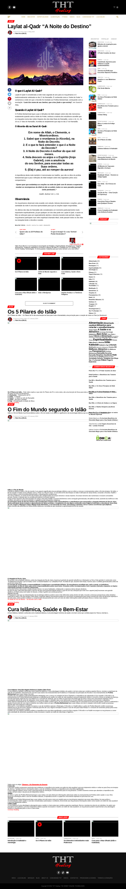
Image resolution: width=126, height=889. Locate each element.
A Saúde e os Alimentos (100, 330)
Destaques (92, 265)
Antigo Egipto (93, 330)
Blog (78, 17)
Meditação (92, 288)
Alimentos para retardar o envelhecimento (101, 326)
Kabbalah (92, 281)
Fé (97, 342)
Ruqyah (91, 306)
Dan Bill (91, 380)
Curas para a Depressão (95, 337)
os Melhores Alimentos (103, 348)
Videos (72, 17)
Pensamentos (93, 295)
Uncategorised (93, 309)
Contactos (74, 878)
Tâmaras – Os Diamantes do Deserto (34, 784)
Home (23, 17)
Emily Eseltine (93, 374)
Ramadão (47, 225)
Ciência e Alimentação (102, 336)
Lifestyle (91, 284)
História (101, 342)
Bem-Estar (31, 17)
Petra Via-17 (93, 371)
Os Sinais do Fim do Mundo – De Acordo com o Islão (25, 599)
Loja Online (100, 17)
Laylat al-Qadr (37, 225)
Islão (29, 225)
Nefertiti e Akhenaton (102, 347)
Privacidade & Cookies (88, 878)
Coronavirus (115, 336)
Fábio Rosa (93, 342)
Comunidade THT (88, 17)
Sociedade (92, 285)
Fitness (64, 17)
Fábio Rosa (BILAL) (21, 33)
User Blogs (114, 358)
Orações (91, 293)
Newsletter (92, 290)
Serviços (31, 878)
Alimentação (55, 17)
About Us (45, 878)
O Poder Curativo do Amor (107, 371)
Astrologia (92, 270)
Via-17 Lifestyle (94, 311)
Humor (91, 277)
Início (14, 878)
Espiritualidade (42, 17)
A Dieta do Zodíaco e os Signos (107, 403)
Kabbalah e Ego (104, 345)
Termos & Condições (105, 878)
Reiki (90, 297)
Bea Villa (91, 386)
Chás (108, 334)
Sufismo (91, 302)
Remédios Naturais (95, 299)
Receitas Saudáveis (104, 355)
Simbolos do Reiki (108, 356)
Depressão (105, 337)
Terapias (91, 304)
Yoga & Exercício (94, 274)
